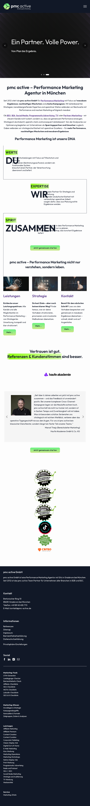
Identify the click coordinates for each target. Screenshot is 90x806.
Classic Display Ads (10, 743)
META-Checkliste (10, 690)
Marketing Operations (11, 754)
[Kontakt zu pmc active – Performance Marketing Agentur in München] (74, 277)
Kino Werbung (8, 751)
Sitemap (7, 629)
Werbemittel (8, 782)
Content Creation (9, 734)
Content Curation (9, 737)
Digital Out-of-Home (11, 746)
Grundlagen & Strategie (12, 708)
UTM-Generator (9, 675)
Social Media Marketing (12, 774)
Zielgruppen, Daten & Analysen (15, 716)
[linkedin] (9, 659)
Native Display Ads (10, 760)
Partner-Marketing (72, 115)
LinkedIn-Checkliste (10, 692)
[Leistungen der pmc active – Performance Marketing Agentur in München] (16, 277)
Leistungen (11, 296)
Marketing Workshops (11, 757)
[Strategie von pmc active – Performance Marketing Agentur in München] (45, 277)
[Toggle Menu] (85, 6)
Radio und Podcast (10, 768)
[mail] (18, 659)
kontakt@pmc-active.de (20, 608)
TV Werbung (8, 779)
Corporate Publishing (11, 740)
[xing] (14, 659)
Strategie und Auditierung (13, 777)
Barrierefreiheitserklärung (15, 636)
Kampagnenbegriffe (11, 711)
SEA (13, 115)
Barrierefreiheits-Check (12, 681)
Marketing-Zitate (9, 795)
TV (56, 115)
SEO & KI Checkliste (10, 695)
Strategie (39, 296)
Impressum (8, 633)
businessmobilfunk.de (79, 398)
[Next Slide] (83, 416)
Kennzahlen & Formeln (11, 713)
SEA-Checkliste (9, 687)
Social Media (22, 115)
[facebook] (4, 659)
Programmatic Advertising (42, 115)
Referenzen (8, 626)
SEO (9, 115)
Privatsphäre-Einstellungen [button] (15, 644)
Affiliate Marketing (10, 729)
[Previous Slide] (6, 416)
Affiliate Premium (9, 731)
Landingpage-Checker (12, 678)
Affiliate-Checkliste (10, 684)
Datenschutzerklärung (13, 639)
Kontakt (67, 296)
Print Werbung (8, 762)
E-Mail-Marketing (10, 748)
